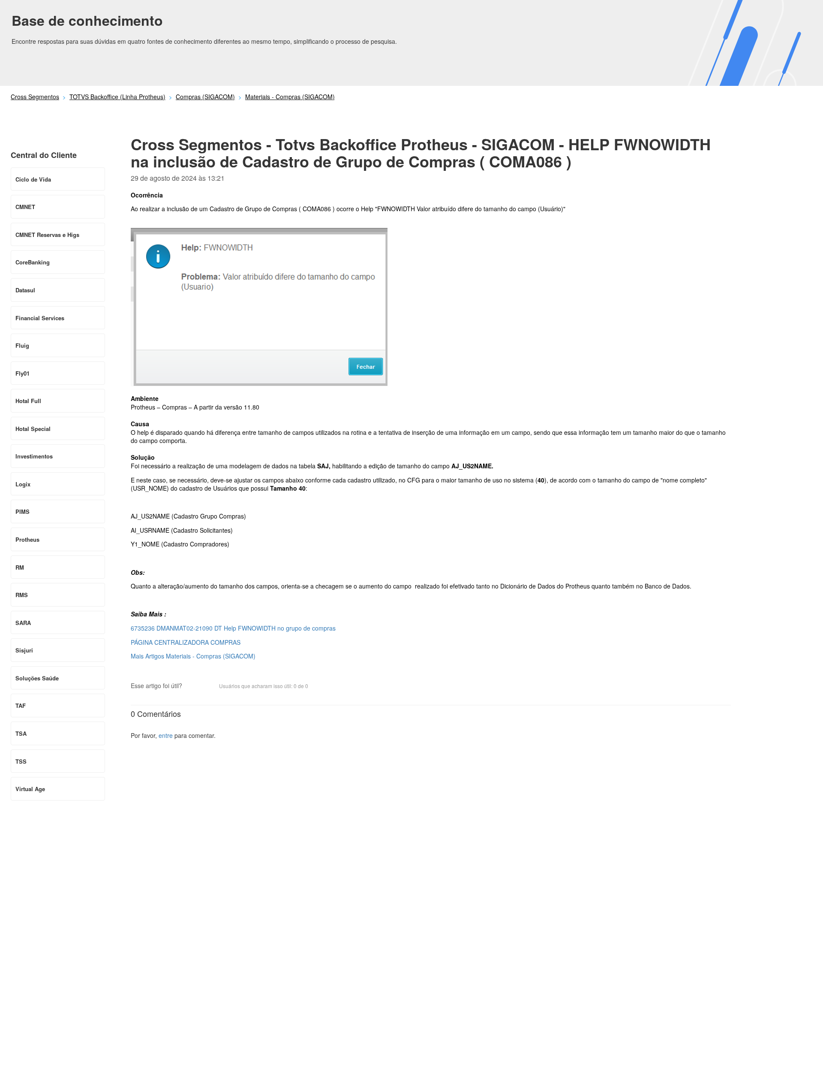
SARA (23, 623)
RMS (21, 595)
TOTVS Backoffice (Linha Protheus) (117, 96)
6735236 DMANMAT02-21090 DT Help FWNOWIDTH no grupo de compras (233, 628)
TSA (21, 733)
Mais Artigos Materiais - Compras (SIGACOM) (193, 656)
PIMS (22, 511)
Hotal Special (33, 429)
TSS (21, 761)
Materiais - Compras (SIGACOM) (290, 96)
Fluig (22, 345)
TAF (20, 705)
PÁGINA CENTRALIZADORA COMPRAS (185, 642)
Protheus (27, 539)
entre (166, 735)
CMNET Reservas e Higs (47, 235)
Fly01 (22, 373)
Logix (22, 484)
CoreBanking (32, 262)
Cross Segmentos (35, 96)
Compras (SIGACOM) (205, 96)
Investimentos (34, 456)
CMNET (25, 207)
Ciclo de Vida (33, 179)
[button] (193, 686)
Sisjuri (24, 650)
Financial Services (39, 318)
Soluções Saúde (37, 678)
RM (19, 567)
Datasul (25, 290)
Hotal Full (28, 401)
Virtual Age (30, 789)
